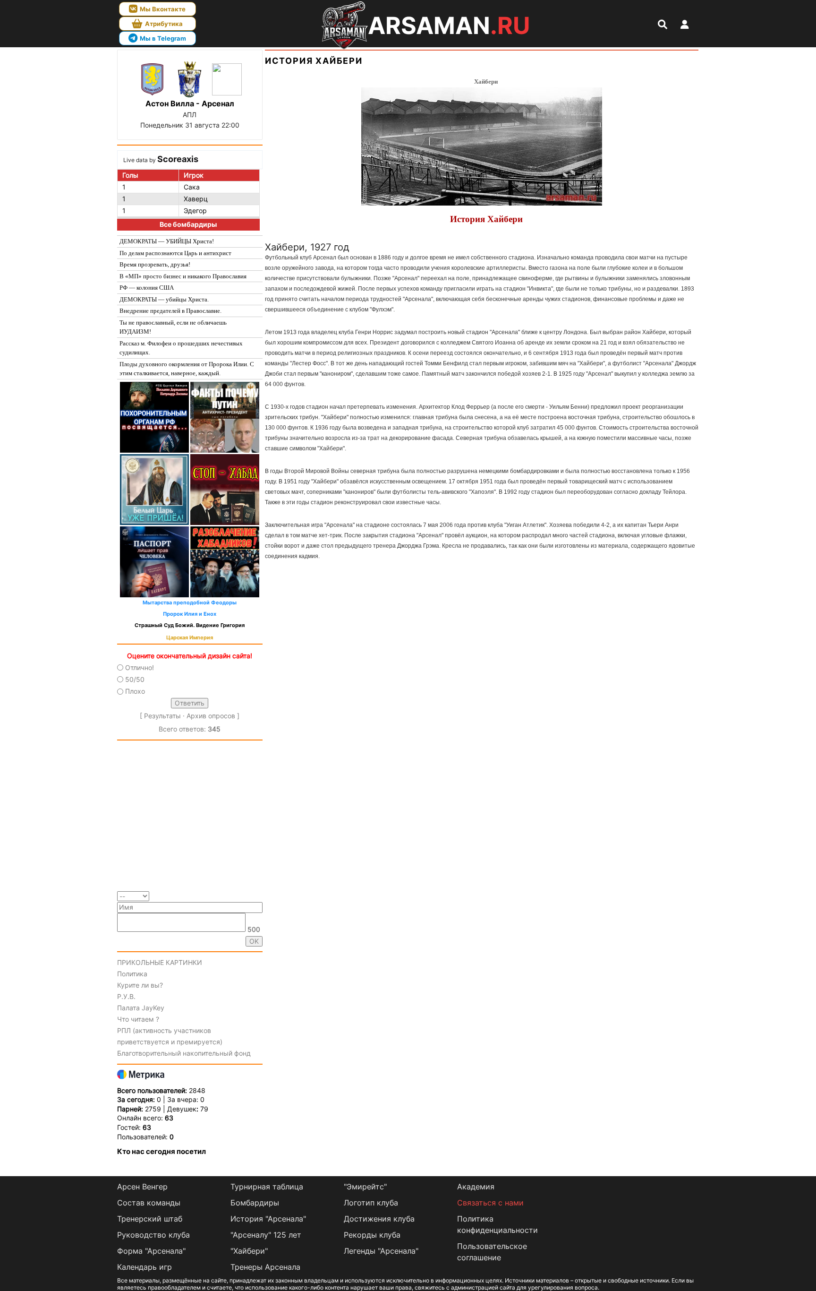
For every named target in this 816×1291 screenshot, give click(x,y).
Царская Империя (189, 638)
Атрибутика (164, 23)
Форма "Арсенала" (151, 1251)
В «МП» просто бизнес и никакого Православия (182, 276)
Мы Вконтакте (163, 9)
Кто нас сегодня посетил (161, 1151)
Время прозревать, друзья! (154, 264)
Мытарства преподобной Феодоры (190, 603)
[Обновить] (259, 895)
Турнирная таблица (266, 1186)
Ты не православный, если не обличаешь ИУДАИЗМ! (173, 327)
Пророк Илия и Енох (189, 614)
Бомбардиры (254, 1202)
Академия (475, 1186)
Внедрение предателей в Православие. (170, 310)
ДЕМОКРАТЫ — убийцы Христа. (164, 299)
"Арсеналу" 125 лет (265, 1234)
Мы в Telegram (163, 38)
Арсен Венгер (142, 1186)
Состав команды (148, 1202)
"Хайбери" (249, 1251)
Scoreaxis (177, 159)
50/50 (134, 679)
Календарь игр (144, 1267)
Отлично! (139, 667)
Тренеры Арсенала (265, 1267)
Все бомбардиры (188, 224)
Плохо (135, 691)
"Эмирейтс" (365, 1186)
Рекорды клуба (372, 1234)
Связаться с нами (490, 1202)
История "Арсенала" (268, 1218)
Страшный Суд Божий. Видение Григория (190, 625)
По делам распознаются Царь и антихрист (175, 253)
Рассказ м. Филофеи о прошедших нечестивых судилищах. (181, 348)
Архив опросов (211, 716)
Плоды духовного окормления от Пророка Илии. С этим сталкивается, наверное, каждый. (186, 369)
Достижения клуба (379, 1218)
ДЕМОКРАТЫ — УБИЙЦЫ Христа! (166, 241)
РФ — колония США (146, 287)
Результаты (162, 716)
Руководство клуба (153, 1234)
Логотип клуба (371, 1202)
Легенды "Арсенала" (381, 1251)
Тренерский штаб (149, 1218)
